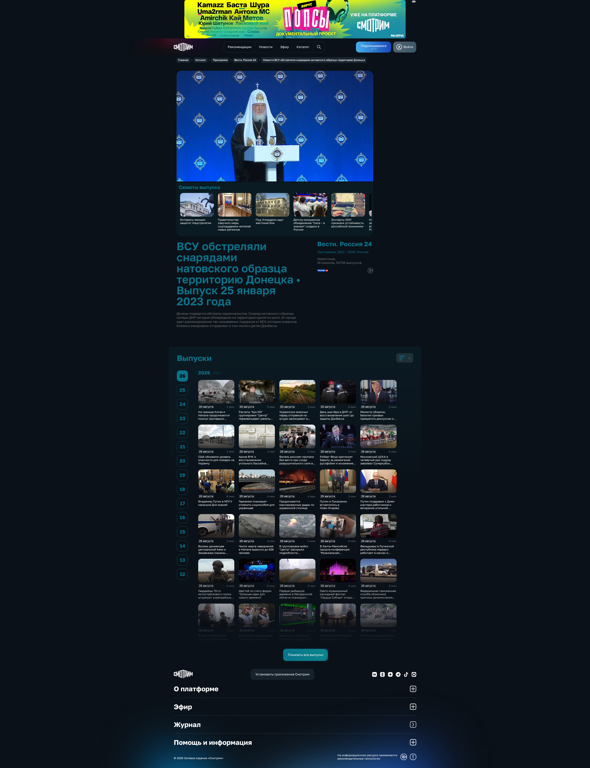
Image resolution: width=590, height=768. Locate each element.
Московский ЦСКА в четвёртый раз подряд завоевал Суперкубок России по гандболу (375, 461)
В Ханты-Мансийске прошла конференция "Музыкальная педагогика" (213, 640)
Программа (220, 60)
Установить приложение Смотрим (282, 674)
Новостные (326, 259)
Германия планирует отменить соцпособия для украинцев (256, 505)
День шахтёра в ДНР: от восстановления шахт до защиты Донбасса (337, 415)
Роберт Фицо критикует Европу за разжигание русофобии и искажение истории (336, 461)
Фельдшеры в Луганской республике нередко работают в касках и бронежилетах (377, 551)
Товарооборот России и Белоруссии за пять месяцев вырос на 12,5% (336, 639)
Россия (362, 252)
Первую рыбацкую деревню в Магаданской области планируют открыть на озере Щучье (296, 596)
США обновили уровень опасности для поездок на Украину (216, 460)
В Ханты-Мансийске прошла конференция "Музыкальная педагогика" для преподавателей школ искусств (335, 554)
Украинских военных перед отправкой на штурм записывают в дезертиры (293, 417)
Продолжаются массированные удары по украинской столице (296, 505)
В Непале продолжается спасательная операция (377, 637)
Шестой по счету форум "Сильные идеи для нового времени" (255, 594)
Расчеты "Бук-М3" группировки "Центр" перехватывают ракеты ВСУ (254, 417)
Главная (183, 60)
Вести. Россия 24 (245, 60)
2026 (216, 373)
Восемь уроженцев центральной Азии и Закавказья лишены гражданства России (212, 551)
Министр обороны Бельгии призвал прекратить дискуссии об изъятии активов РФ (377, 417)
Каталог (200, 60)
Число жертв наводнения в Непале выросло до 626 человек (256, 549)
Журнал (187, 724)
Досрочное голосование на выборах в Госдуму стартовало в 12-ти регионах (255, 640)
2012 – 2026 (346, 252)
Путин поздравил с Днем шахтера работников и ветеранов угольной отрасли (377, 506)
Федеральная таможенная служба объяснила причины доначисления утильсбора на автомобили (378, 597)
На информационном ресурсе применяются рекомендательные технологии (367, 757)
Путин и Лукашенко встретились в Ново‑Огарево (333, 505)
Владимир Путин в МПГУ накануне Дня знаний (215, 503)
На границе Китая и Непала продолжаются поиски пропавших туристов (214, 417)
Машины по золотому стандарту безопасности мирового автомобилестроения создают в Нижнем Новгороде (296, 644)
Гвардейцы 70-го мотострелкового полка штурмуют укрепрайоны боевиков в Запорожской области (215, 597)
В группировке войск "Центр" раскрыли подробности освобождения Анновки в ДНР (296, 552)
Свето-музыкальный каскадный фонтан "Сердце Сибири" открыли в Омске (338, 596)
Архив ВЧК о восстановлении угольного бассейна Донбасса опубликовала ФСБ (255, 463)
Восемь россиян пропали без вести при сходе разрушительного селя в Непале (296, 461)
